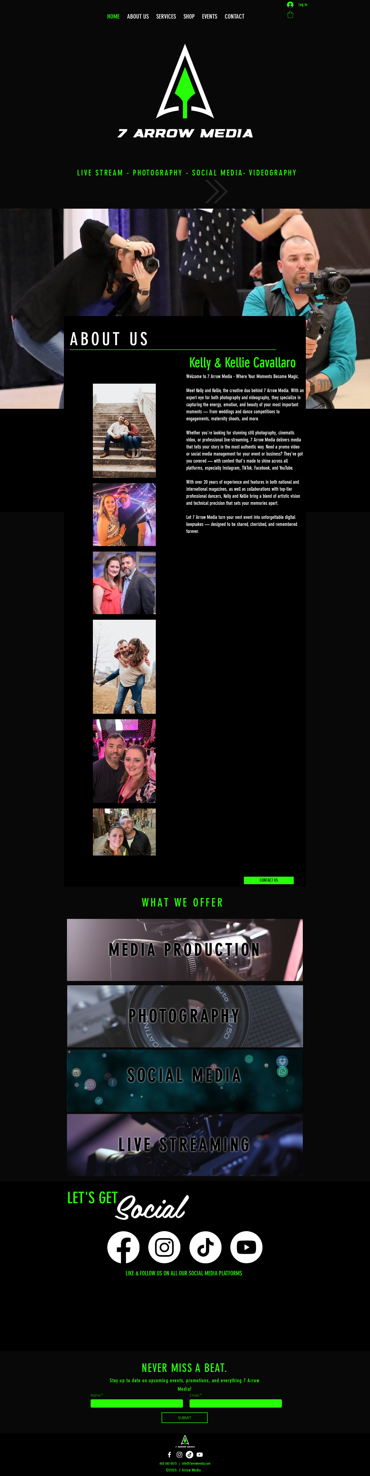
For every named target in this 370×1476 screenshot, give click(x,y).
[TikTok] (205, 1247)
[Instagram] (164, 1247)
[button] (234, 16)
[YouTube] (199, 1454)
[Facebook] (123, 1247)
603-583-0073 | (171, 1463)
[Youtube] (246, 1247)
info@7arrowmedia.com (196, 1463)
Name (96, 1395)
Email (194, 1395)
